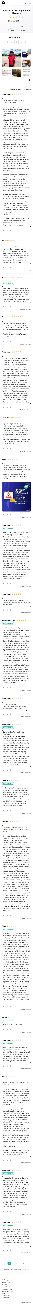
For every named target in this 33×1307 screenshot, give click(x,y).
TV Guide (5, 821)
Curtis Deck (6, 417)
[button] (25, 3)
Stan (3, 1076)
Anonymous (6, 94)
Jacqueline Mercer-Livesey (12, 278)
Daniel (4, 459)
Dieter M (5, 780)
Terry (4, 926)
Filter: (26, 89)
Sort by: (14, 89)
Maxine (4, 1017)
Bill (3, 241)
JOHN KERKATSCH (8, 620)
